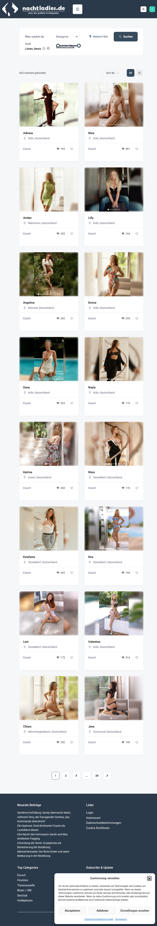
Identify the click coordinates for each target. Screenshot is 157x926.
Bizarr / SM (24, 890)
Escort (27, 148)
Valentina (94, 641)
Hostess (22, 880)
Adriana (28, 133)
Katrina (27, 472)
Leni (26, 641)
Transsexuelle (26, 885)
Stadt (28, 43)
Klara (91, 472)
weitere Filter (100, 36)
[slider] (58, 46)
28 (96, 775)
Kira (90, 557)
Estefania (29, 557)
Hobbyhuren (25, 900)
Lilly (90, 218)
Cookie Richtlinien (98, 828)
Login (89, 812)
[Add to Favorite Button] (71, 149)
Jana (91, 726)
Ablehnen (102, 910)
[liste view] (140, 73)
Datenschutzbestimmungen (99, 919)
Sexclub (22, 895)
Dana (26, 387)
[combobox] (67, 36)
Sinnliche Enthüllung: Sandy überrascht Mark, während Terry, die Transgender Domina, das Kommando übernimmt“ (44, 817)
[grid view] (130, 73)
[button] (149, 878)
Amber (27, 218)
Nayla (92, 387)
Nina (91, 133)
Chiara (27, 726)
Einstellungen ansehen (134, 910)
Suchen (128, 36)
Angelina (28, 302)
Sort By (110, 72)
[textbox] (62, 37)
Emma (92, 302)
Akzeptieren (72, 910)
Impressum (121, 919)
